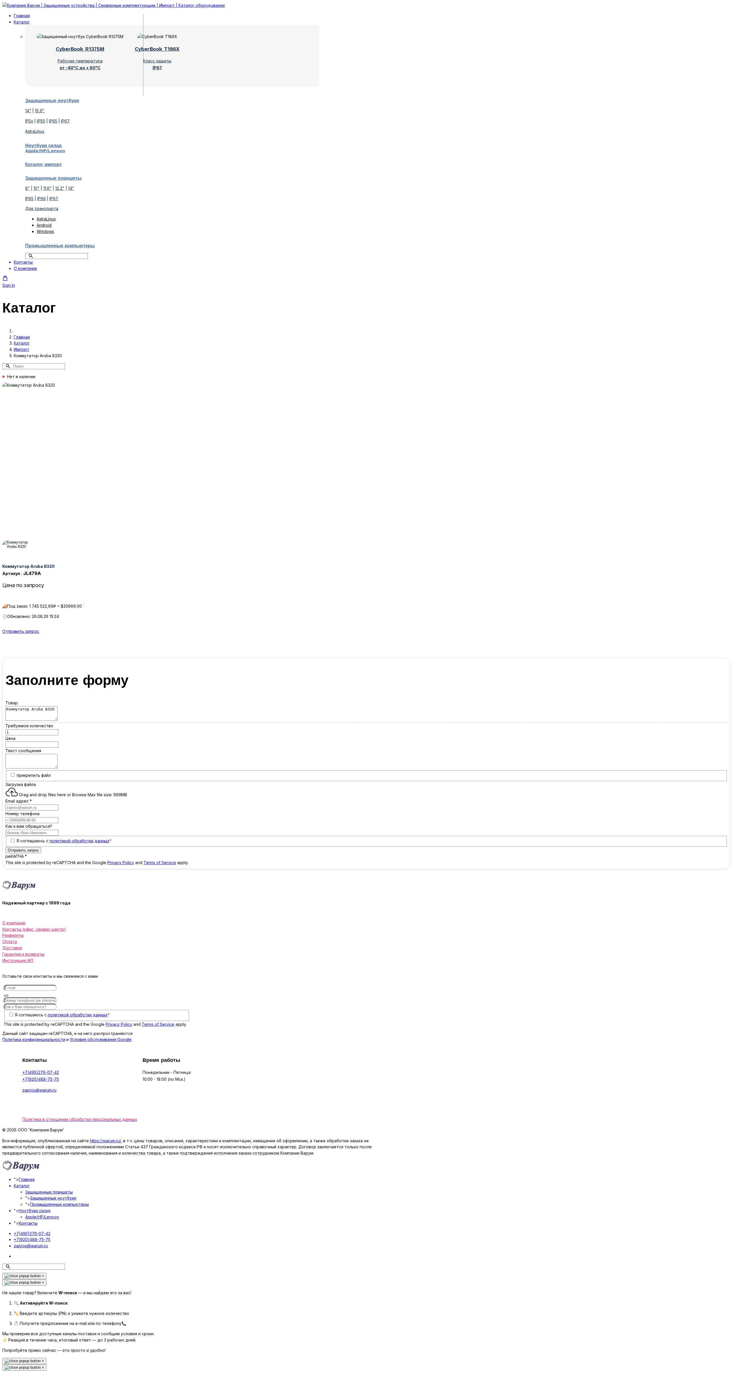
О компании (25, 268)
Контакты (23, 262)
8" (27, 188)
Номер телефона (22, 813)
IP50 (41, 120)
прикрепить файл (34, 775)
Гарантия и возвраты (23, 954)
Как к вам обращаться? (28, 826)
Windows (45, 231)
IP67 (65, 120)
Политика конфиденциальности (33, 1039)
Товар (11, 702)
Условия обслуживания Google (100, 1039)
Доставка (12, 947)
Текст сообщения (23, 750)
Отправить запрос (20, 631)
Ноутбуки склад (35, 1210)
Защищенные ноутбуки (53, 1198)
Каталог (22, 21)
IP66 (41, 198)
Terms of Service (159, 862)
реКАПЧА (16, 856)
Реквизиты (12, 935)
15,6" (39, 110)
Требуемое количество (29, 725)
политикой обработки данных (79, 840)
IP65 (53, 120)
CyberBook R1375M (80, 49)
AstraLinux (34, 131)
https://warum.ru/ (105, 1140)
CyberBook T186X (157, 49)
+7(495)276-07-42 (40, 1072)
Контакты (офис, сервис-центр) (34, 929)
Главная (22, 15)
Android (44, 225)
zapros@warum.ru (39, 1090)
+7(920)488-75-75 (40, 1079)
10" (37, 188)
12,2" (59, 188)
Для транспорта (41, 208)
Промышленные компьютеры (59, 1204)
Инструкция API (17, 960)
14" (28, 110)
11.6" (47, 188)
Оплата (9, 941)
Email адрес (18, 801)
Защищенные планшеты (49, 1192)
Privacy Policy (120, 862)
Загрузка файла (20, 784)
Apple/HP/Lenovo (42, 1216)
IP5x (29, 120)
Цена (10, 738)
